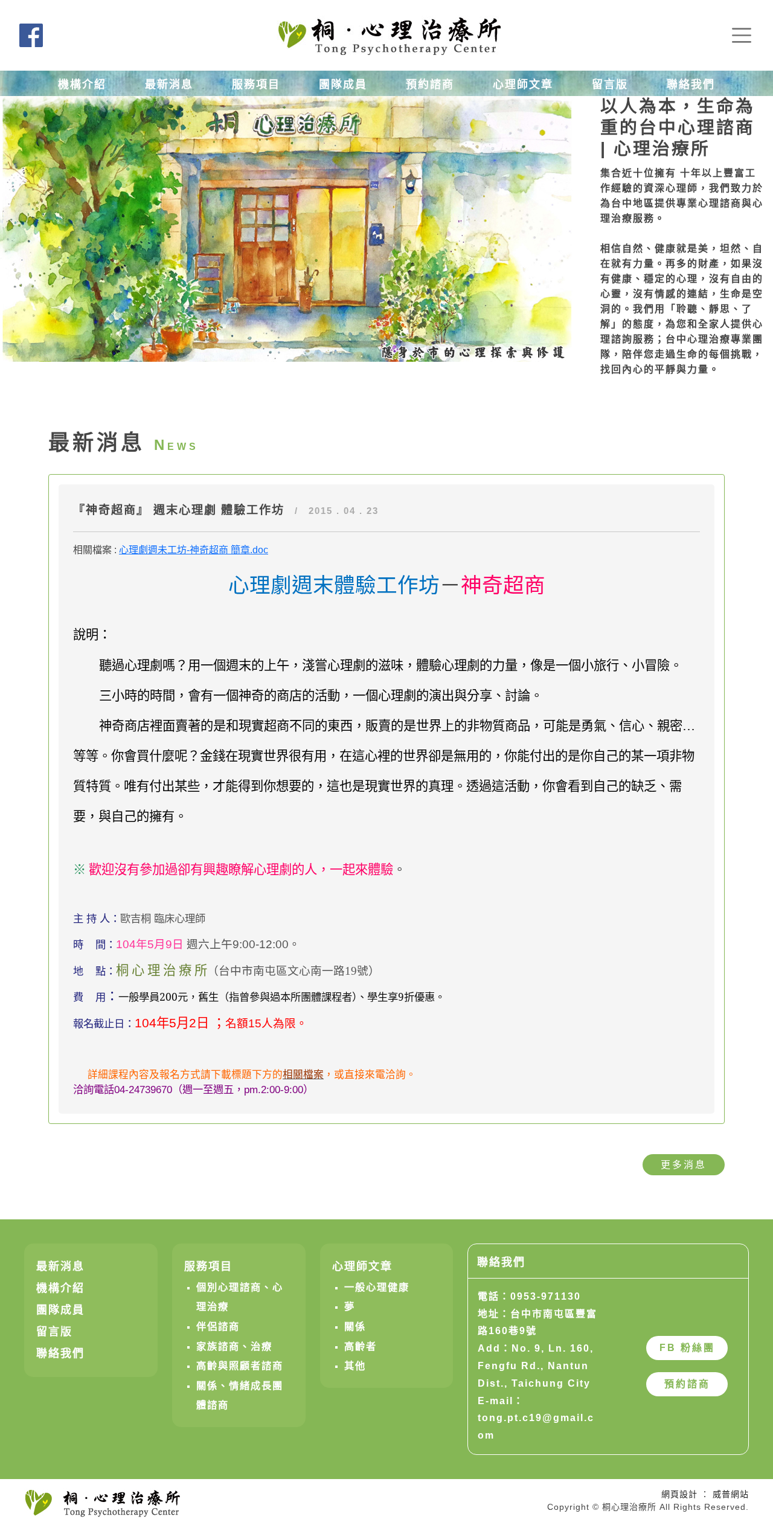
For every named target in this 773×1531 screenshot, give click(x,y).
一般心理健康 (376, 1287)
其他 (355, 1365)
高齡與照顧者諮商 (239, 1365)
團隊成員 (343, 85)
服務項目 (256, 85)
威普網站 (731, 1494)
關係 (355, 1326)
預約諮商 (430, 85)
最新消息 (169, 85)
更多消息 (684, 1165)
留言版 (610, 85)
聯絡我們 (691, 85)
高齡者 (360, 1346)
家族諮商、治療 (234, 1346)
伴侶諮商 (218, 1326)
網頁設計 (679, 1494)
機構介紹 (82, 85)
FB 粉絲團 (687, 1348)
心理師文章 (523, 85)
